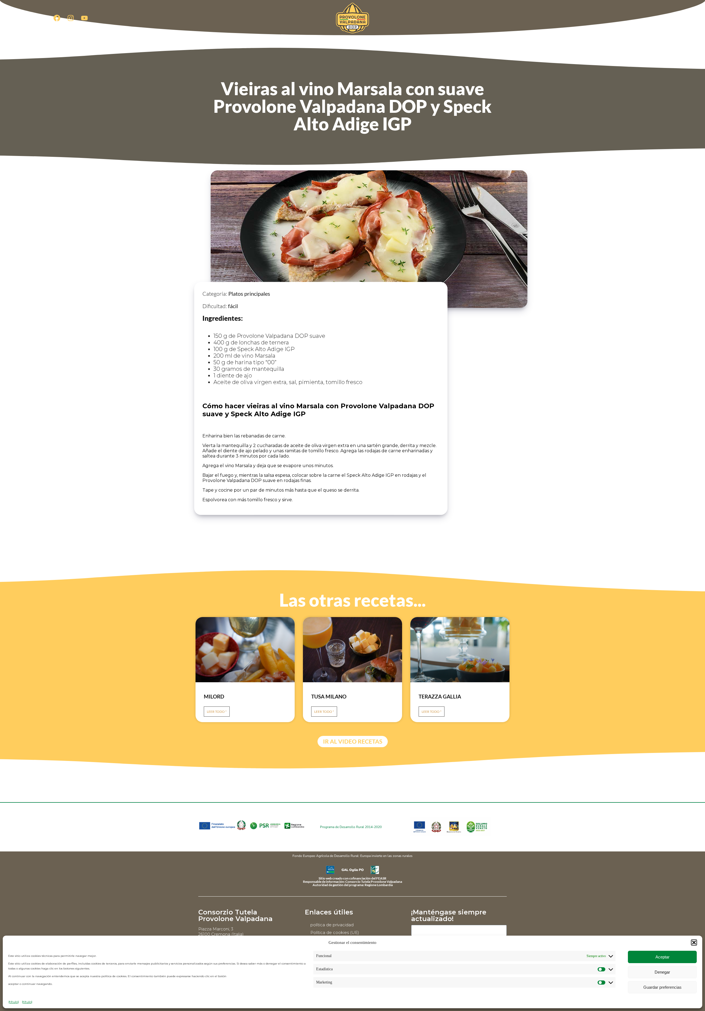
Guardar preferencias (662, 987)
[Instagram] (70, 18)
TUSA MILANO (328, 696)
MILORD (214, 696)
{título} (13, 1002)
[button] (694, 942)
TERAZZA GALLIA (440, 696)
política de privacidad (332, 924)
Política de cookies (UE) (334, 932)
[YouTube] (84, 18)
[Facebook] (57, 18)
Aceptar (662, 957)
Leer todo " (217, 711)
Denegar (662, 972)
